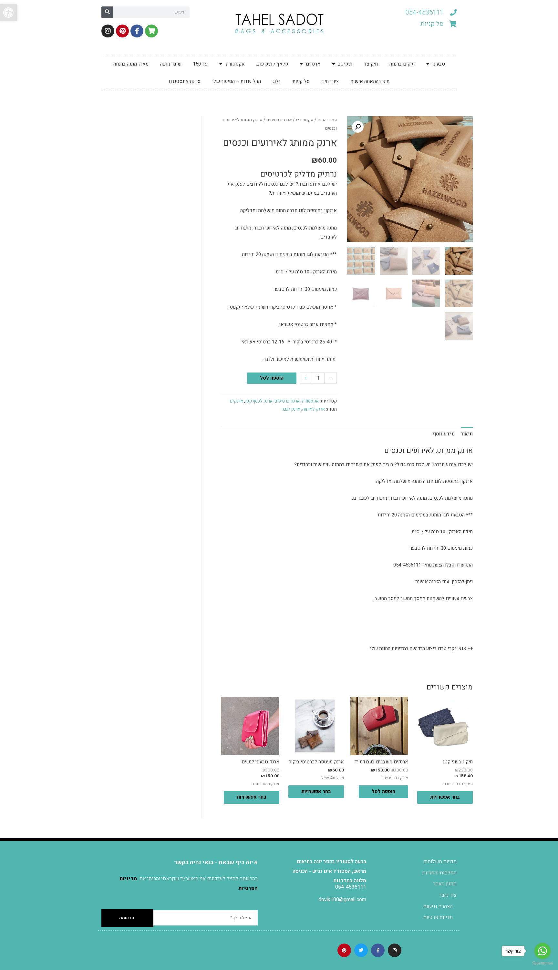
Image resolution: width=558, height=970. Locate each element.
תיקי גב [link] (345, 63)
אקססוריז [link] (235, 63)
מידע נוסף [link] (444, 433)
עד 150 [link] (200, 63)
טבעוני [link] (438, 63)
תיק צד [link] (371, 63)
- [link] (331, 378)
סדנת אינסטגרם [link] (185, 81)
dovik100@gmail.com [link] (342, 900)
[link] (8, 12)
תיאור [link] (467, 433)
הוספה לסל (272, 378)
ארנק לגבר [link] (291, 409)
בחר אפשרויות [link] (445, 797)
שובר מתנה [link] (170, 63)
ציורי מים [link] (330, 81)
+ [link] (306, 378)
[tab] (467, 434)
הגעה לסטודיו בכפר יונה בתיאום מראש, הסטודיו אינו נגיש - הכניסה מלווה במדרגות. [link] (329, 871)
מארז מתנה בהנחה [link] (131, 63)
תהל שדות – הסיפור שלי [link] (236, 81)
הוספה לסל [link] (383, 791)
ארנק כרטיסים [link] (279, 120)
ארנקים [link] (313, 63)
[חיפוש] (107, 12)
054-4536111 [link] (350, 887)
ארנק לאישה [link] (313, 409)
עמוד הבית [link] (327, 120)
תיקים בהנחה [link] (402, 63)
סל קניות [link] (301, 81)
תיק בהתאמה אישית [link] (369, 81)
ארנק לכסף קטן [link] (259, 401)
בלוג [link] (277, 81)
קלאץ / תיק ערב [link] (272, 63)
